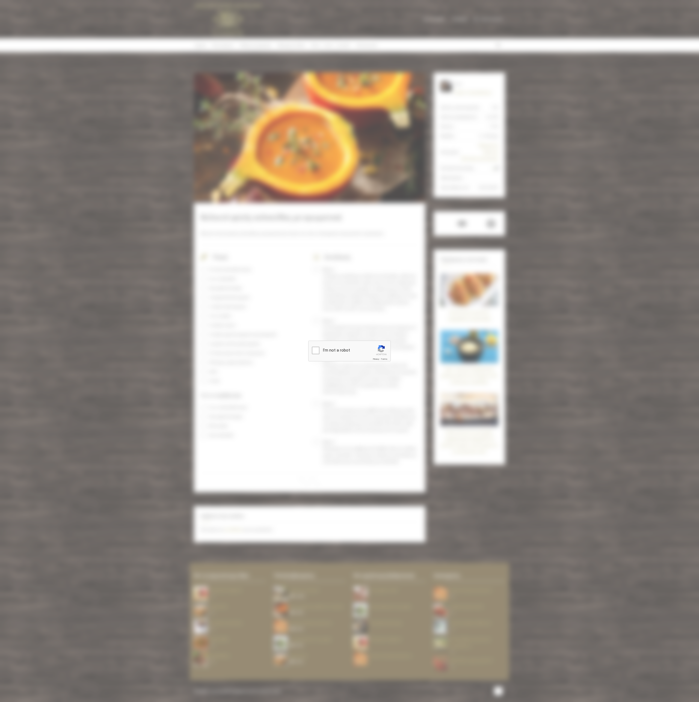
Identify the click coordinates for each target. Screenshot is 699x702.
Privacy (376, 359)
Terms (384, 359)
